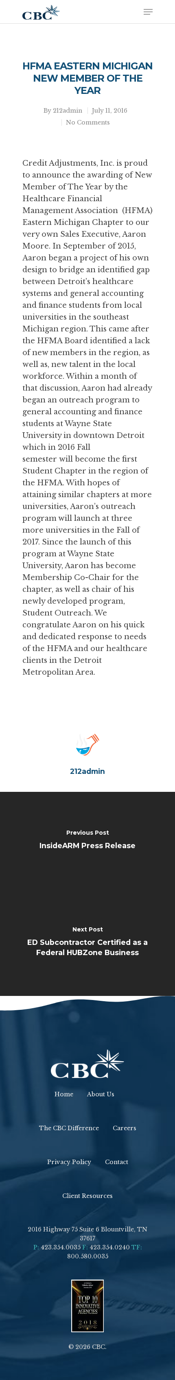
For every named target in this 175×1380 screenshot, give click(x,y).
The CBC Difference (69, 1128)
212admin (67, 110)
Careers (124, 1128)
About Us (100, 1094)
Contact (116, 1162)
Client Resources (87, 1196)
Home (64, 1094)
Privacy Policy (69, 1162)
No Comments (88, 122)
